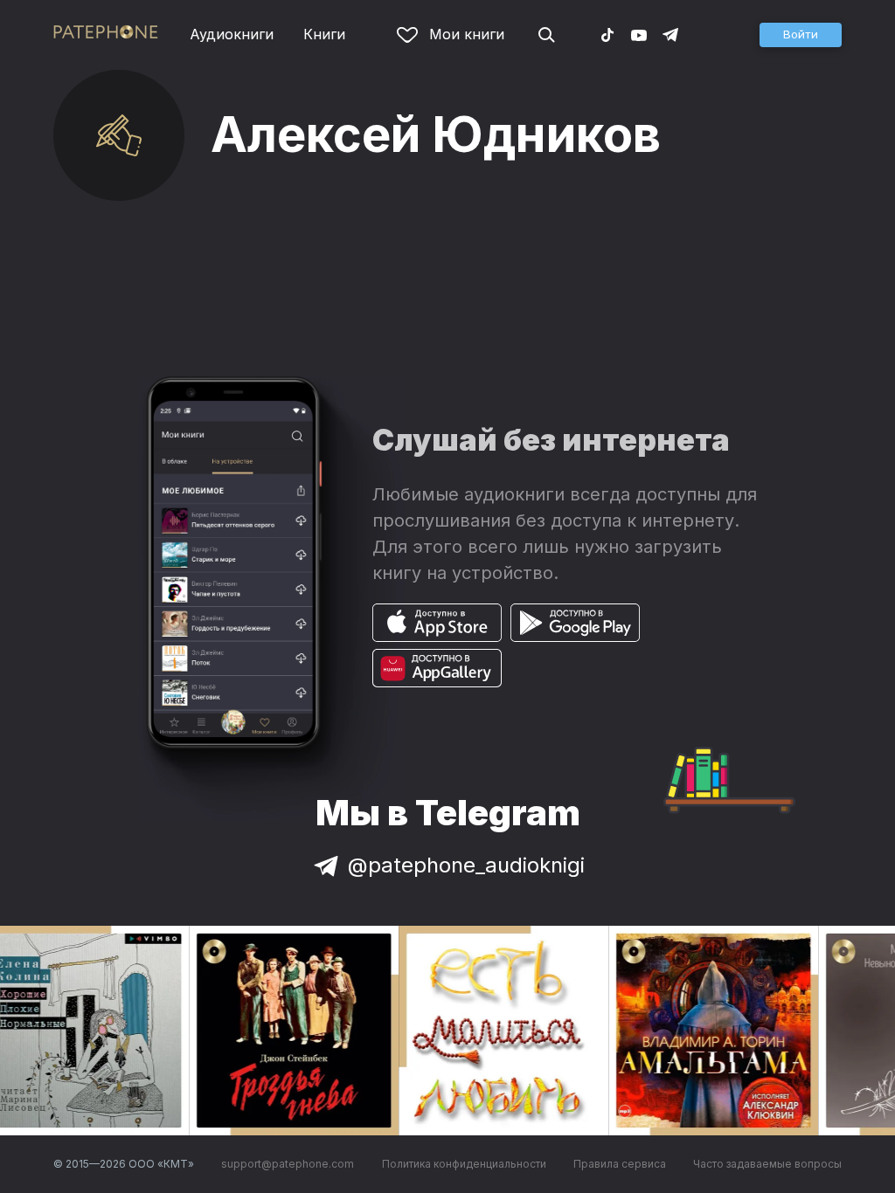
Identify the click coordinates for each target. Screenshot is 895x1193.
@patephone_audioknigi (466, 865)
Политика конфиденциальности (464, 1163)
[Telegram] (670, 34)
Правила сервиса (619, 1163)
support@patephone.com (287, 1163)
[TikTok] (607, 34)
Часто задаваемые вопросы (767, 1163)
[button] (801, 35)
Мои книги (466, 34)
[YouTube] (638, 34)
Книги (324, 34)
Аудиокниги (232, 34)
